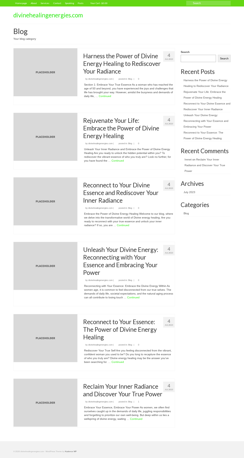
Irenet (188, 159)
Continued (105, 96)
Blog (130, 79)
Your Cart (98, 3)
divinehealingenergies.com (48, 15)
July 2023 (189, 192)
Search (185, 51)
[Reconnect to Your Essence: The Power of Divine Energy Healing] (45, 337)
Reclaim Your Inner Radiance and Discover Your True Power (205, 165)
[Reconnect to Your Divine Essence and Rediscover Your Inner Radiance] (45, 201)
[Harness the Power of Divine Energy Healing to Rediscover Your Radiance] (45, 72)
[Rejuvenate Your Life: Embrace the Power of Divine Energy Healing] (45, 136)
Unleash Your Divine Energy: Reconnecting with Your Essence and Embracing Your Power (206, 121)
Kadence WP (71, 451)
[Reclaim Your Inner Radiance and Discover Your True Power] (45, 402)
